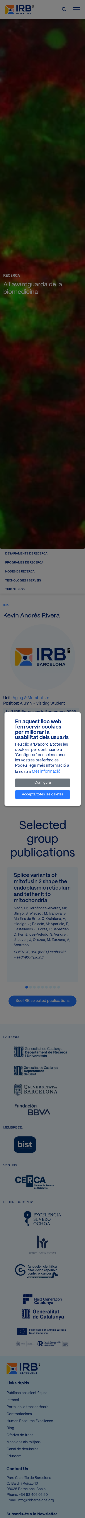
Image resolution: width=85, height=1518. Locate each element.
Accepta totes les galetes (42, 794)
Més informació (46, 771)
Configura (42, 782)
